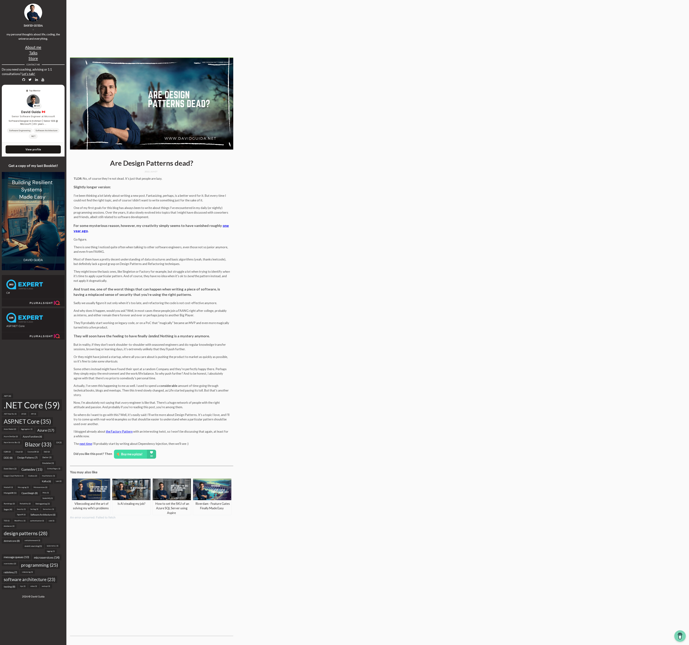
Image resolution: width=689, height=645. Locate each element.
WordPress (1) (19, 521)
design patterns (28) (26, 533)
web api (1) (46, 586)
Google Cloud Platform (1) (14, 476)
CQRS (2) (7, 452)
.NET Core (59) (32, 405)
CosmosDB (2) (33, 452)
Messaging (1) (23, 487)
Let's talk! (28, 74)
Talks (33, 52)
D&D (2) (47, 452)
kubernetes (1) (52, 546)
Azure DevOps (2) (11, 436)
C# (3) (59, 442)
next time (85, 444)
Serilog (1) (34, 509)
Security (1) (21, 509)
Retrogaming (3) (43, 504)
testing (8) (9, 586)
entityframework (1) (32, 540)
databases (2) (9, 526)
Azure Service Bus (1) (12, 442)
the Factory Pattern (119, 431)
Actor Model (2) (10, 429)
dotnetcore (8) (12, 540)
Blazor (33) (38, 444)
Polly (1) (46, 493)
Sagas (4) (8, 509)
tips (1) (22, 586)
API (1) (33, 414)
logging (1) (51, 551)
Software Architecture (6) (43, 514)
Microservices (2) (40, 487)
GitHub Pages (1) (53, 469)
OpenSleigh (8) (29, 493)
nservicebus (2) (10, 563)
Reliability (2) (25, 503)
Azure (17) (45, 430)
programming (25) (39, 565)
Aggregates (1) (26, 429)
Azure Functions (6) (32, 436)
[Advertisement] (33, 366)
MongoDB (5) (10, 493)
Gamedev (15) (31, 469)
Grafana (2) (32, 476)
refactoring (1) (27, 572)
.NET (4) (7, 396)
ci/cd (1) (51, 521)
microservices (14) (47, 557)
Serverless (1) (48, 509)
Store (33, 58)
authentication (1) (37, 521)
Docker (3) (46, 457)
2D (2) (23, 414)
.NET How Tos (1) (10, 414)
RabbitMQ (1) (48, 498)
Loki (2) (59, 481)
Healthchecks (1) (48, 476)
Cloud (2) (19, 452)
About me (33, 47)
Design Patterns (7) (27, 457)
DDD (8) (8, 457)
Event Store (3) (10, 469)
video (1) (33, 586)
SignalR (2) (21, 514)
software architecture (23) (29, 579)
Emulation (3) (48, 463)
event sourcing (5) (33, 546)
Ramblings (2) (9, 503)
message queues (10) (16, 557)
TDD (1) (7, 521)
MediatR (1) (8, 487)
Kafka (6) (46, 481)
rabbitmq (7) (10, 572)
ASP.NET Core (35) (27, 421)
